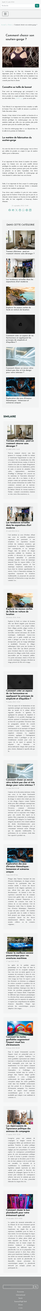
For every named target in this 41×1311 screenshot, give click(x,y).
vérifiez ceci (19, 98)
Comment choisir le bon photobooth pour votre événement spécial (18, 1213)
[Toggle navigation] (5, 14)
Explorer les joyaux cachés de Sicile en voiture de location (19, 611)
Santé (20, 1298)
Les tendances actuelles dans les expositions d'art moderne (18, 525)
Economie (20, 1292)
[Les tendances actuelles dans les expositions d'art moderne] (20, 268)
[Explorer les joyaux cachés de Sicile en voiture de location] (20, 296)
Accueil (3, 25)
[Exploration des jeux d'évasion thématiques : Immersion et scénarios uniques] (20, 386)
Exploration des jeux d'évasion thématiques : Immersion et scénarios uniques (19, 401)
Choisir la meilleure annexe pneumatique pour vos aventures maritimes (19, 955)
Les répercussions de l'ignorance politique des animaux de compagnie (18, 1128)
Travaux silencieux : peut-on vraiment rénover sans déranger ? (20, 443)
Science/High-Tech (20, 1301)
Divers (10, 25)
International (20, 1295)
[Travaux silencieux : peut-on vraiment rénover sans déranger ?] (20, 239)
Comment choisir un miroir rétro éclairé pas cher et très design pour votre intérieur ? (19, 370)
